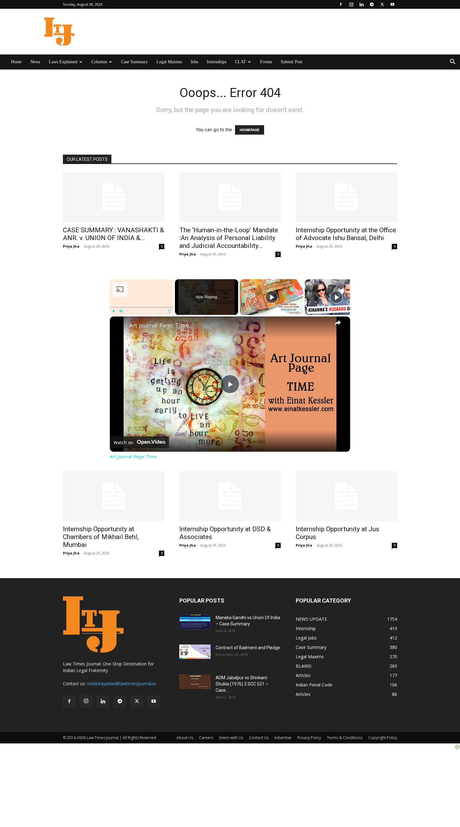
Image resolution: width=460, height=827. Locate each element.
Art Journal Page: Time (159, 325)
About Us (184, 737)
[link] (120, 326)
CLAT (240, 61)
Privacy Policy (309, 737)
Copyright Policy (382, 737)
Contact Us (258, 737)
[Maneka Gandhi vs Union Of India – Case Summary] (195, 622)
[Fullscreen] (169, 311)
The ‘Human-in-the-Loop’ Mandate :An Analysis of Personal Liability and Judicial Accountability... (228, 237)
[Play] (113, 311)
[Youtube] (392, 4)
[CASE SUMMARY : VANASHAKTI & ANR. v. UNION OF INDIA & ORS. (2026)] (113, 197)
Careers (206, 737)
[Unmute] (121, 311)
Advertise (282, 737)
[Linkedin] (361, 4)
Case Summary (134, 61)
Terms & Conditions (344, 737)
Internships (216, 61)
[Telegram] (371, 4)
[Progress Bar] (141, 307)
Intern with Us (231, 737)
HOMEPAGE (249, 130)
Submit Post (291, 61)
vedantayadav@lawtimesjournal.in (121, 683)
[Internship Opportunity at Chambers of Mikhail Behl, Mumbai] (113, 496)
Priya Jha (71, 246)
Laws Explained (63, 61)
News (35, 61)
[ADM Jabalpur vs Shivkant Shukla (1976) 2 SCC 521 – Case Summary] (195, 682)
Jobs (194, 61)
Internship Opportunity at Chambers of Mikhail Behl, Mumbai (101, 536)
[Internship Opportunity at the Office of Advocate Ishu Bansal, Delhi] (346, 197)
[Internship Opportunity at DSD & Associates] (230, 496)
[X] (382, 4)
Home (16, 61)
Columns (99, 61)
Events (266, 61)
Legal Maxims (169, 61)
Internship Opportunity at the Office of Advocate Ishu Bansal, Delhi (346, 234)
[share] (337, 322)
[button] (452, 62)
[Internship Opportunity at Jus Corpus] (346, 496)
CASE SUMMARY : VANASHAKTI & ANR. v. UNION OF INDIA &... (113, 234)
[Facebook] (340, 4)
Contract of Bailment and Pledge (248, 647)
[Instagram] (351, 4)
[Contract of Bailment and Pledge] (195, 652)
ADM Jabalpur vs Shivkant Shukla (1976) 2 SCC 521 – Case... (242, 684)
